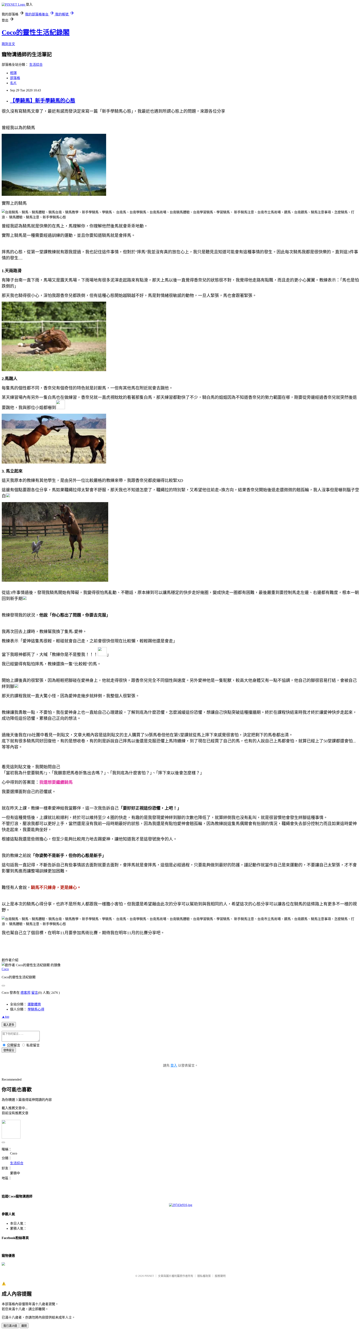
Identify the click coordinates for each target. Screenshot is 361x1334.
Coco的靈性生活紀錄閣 (36, 32)
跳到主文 (8, 44)
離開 (24, 1325)
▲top (5, 1016)
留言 (34, 992)
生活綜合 (36, 64)
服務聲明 (220, 1275)
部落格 (15, 78)
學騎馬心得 (36, 1009)
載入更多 (8, 1024)
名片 (13, 83)
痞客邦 (25, 992)
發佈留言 (8, 1050)
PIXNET (149, 1275)
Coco (5, 969)
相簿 (13, 73)
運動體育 (34, 1004)
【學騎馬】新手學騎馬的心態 (42, 100)
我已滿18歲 (10, 1325)
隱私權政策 (204, 1275)
